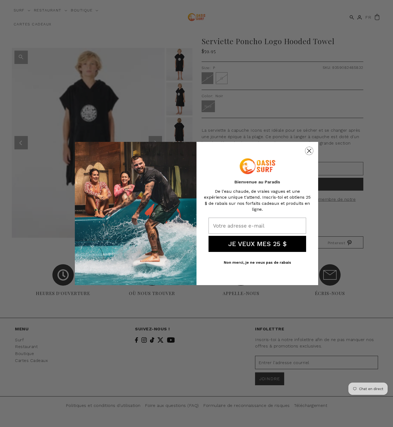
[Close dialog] (309, 151)
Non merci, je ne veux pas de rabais (257, 262)
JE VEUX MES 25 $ (257, 244)
